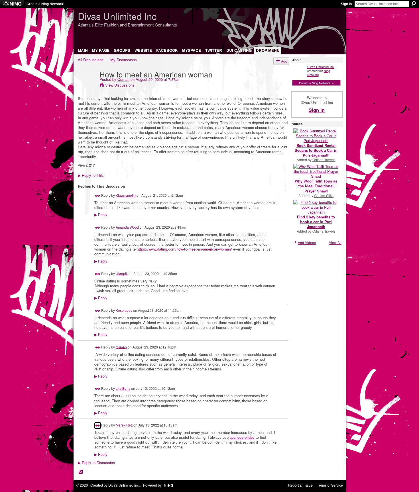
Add (284, 61)
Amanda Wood (127, 226)
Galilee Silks (323, 195)
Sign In (346, 4)
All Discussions (90, 59)
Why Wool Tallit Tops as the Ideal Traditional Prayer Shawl (316, 185)
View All (335, 242)
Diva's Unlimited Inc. (320, 66)
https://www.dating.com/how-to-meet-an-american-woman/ (184, 249)
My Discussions (123, 59)
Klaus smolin (126, 195)
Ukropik (122, 273)
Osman (123, 79)
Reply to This (91, 175)
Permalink (97, 195)
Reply (100, 214)
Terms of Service (330, 485)
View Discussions (120, 85)
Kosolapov (124, 310)
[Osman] (87, 85)
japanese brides (242, 437)
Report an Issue (300, 485)
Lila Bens (123, 388)
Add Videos (307, 242)
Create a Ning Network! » (316, 83)
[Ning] (12, 4)
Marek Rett (124, 425)
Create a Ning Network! (45, 4)
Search (413, 3)
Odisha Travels (323, 159)
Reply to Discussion (96, 462)
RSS (81, 472)
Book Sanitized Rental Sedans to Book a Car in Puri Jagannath (316, 150)
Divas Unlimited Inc (117, 15)
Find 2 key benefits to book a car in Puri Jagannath (316, 221)
